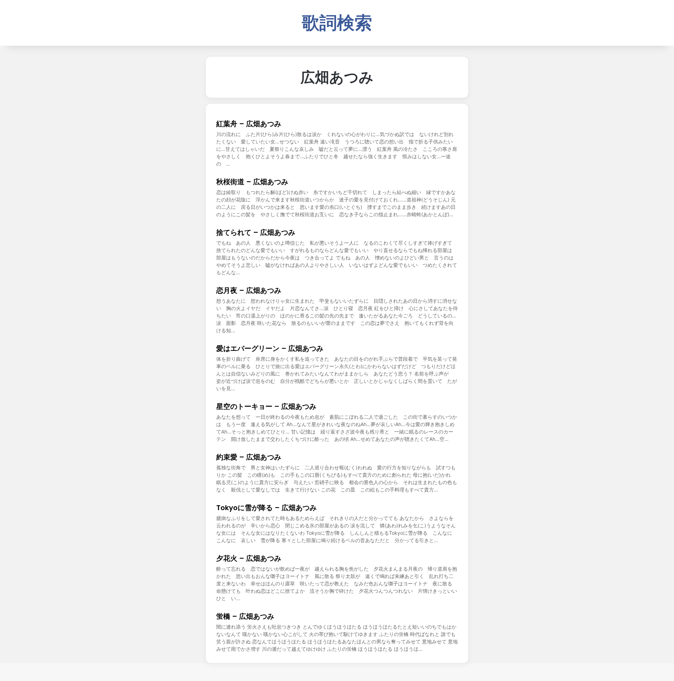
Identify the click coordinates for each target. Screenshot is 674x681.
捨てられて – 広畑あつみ (255, 232)
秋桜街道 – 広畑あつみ (252, 182)
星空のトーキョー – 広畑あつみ (266, 406)
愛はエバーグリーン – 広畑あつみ (269, 348)
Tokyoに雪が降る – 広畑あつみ (266, 508)
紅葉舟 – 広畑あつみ (248, 124)
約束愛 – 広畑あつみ (248, 457)
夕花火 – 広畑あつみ (248, 558)
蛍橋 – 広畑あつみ (245, 616)
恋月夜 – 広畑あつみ (248, 290)
